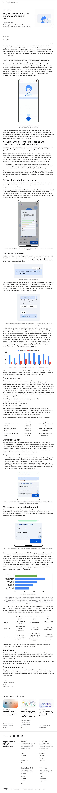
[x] (10, 736)
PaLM (42, 458)
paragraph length (19, 556)
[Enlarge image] (52, 25)
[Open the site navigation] (3, 2)
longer (29, 556)
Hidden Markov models (24, 347)
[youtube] (18, 736)
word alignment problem (29, 290)
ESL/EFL (34, 154)
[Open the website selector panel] (17, 2)
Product (5, 684)
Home (4, 9)
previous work (30, 390)
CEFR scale (33, 600)
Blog (9, 9)
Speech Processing (8, 686)
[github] (22, 736)
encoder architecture (35, 463)
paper (48, 383)
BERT (4, 566)
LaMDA (37, 458)
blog (41, 383)
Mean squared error (9, 597)
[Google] (5, 789)
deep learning (46, 328)
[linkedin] (14, 736)
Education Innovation (8, 682)
